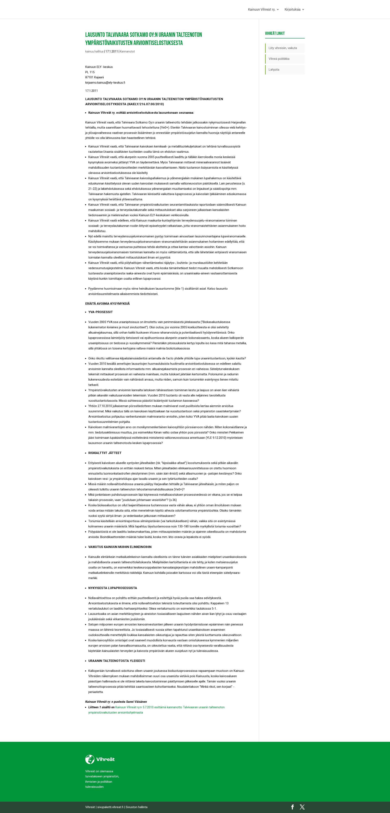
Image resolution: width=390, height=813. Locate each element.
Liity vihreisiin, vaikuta (283, 48)
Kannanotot (127, 51)
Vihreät (90, 807)
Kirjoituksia (293, 9)
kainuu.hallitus (94, 51)
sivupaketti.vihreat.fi (110, 807)
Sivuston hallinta (136, 807)
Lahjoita (274, 69)
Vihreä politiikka (279, 59)
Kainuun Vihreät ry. (261, 9)
